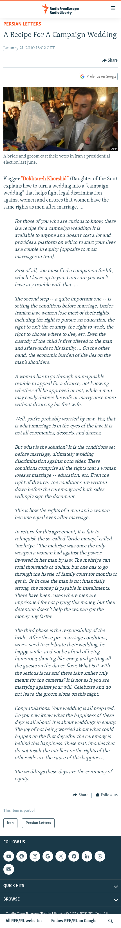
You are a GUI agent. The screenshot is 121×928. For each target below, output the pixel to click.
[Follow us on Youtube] (8, 856)
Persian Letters (22, 24)
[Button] (110, 60)
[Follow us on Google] (47, 856)
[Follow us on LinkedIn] (87, 856)
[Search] (110, 921)
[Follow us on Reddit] (21, 856)
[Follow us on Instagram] (35, 856)
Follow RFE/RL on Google (74, 921)
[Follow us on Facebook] (73, 856)
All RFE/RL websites (24, 921)
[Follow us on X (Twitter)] (60, 856)
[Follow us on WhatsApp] (100, 856)
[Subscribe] (8, 869)
